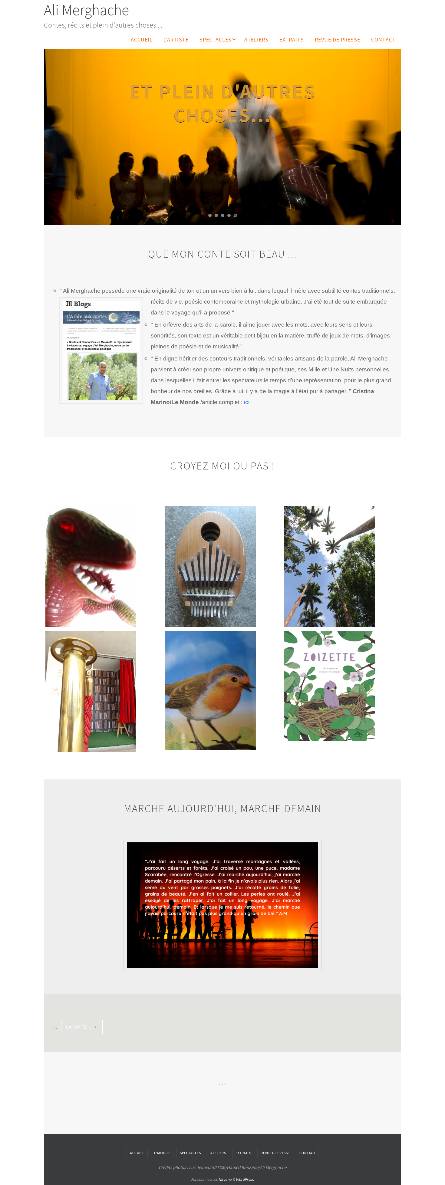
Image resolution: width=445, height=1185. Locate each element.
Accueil (137, 1144)
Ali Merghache (86, 9)
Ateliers (218, 1144)
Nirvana (225, 1170)
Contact (307, 1144)
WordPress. (245, 1170)
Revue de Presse (275, 1144)
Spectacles (190, 1144)
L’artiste (162, 1144)
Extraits (243, 1144)
